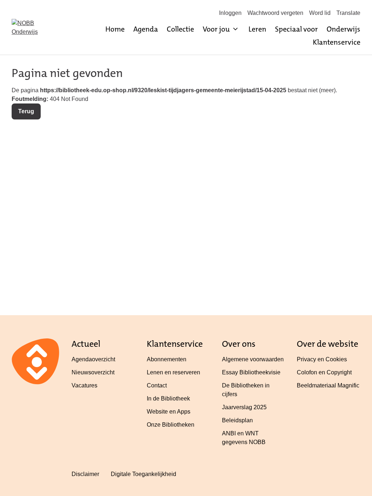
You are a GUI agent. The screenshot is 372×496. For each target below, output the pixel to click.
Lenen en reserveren (173, 372)
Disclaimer (85, 474)
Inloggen (230, 13)
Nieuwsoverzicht (93, 372)
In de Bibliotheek (168, 398)
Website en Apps (168, 411)
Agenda (145, 29)
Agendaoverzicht (93, 359)
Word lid (320, 13)
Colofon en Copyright (324, 372)
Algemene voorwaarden (253, 359)
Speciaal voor (296, 29)
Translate (348, 13)
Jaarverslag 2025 (244, 407)
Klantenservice (336, 42)
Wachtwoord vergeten (275, 13)
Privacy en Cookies (322, 359)
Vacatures (84, 385)
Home (115, 29)
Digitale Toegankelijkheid (143, 474)
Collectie (180, 29)
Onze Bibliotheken (170, 425)
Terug (26, 111)
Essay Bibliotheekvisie (251, 372)
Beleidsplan (237, 420)
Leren (257, 29)
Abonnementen (166, 359)
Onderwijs (343, 29)
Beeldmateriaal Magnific (328, 385)
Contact (157, 385)
